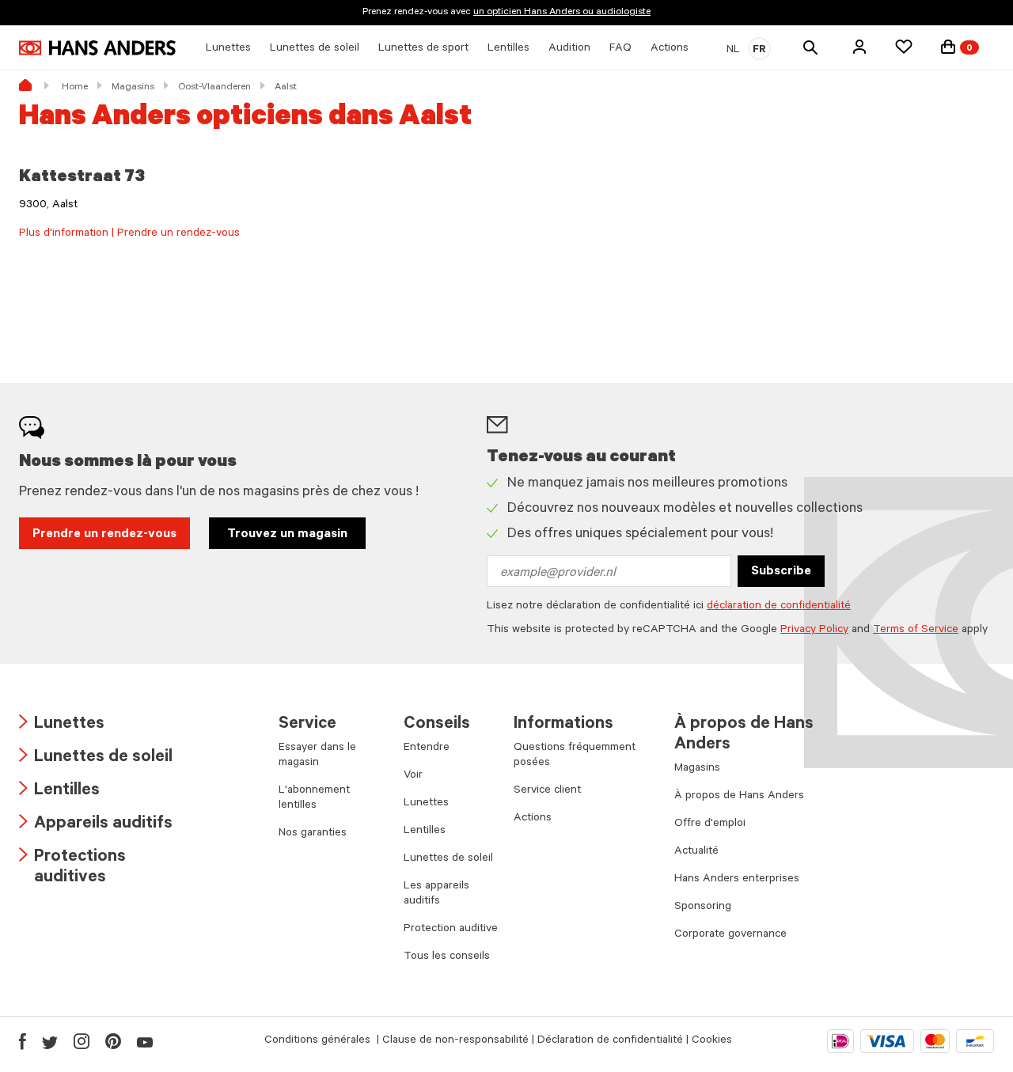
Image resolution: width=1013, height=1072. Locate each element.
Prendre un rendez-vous (104, 535)
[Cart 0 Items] (948, 46)
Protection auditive (451, 929)
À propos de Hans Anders (739, 796)
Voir (413, 776)
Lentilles (59, 791)
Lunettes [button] (228, 49)
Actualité (696, 852)
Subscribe (781, 572)
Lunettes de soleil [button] (314, 49)
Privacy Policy (814, 630)
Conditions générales (319, 1041)
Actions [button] (670, 49)
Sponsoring (702, 907)
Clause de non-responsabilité (455, 1041)
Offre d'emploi (710, 824)
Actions (533, 819)
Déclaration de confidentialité (610, 1041)
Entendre (427, 748)
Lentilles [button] (508, 49)
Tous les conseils (447, 957)
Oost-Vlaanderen (214, 87)
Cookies (712, 1041)
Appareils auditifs (96, 825)
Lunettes (61, 725)
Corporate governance (730, 935)
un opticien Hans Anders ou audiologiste (562, 12)
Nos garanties (313, 834)
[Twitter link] (50, 1041)
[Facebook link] (22, 1041)
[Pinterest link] (113, 1041)
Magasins (133, 87)
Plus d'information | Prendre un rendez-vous (129, 234)
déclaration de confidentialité (779, 606)
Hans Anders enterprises (736, 879)
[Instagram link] (81, 1041)
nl (733, 50)
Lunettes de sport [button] (423, 49)
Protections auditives (72, 868)
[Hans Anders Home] (97, 47)
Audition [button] (569, 49)
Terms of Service (915, 630)
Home (75, 87)
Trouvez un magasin (287, 535)
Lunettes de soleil (96, 758)
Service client (547, 791)
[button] (859, 46)
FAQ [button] (620, 49)
